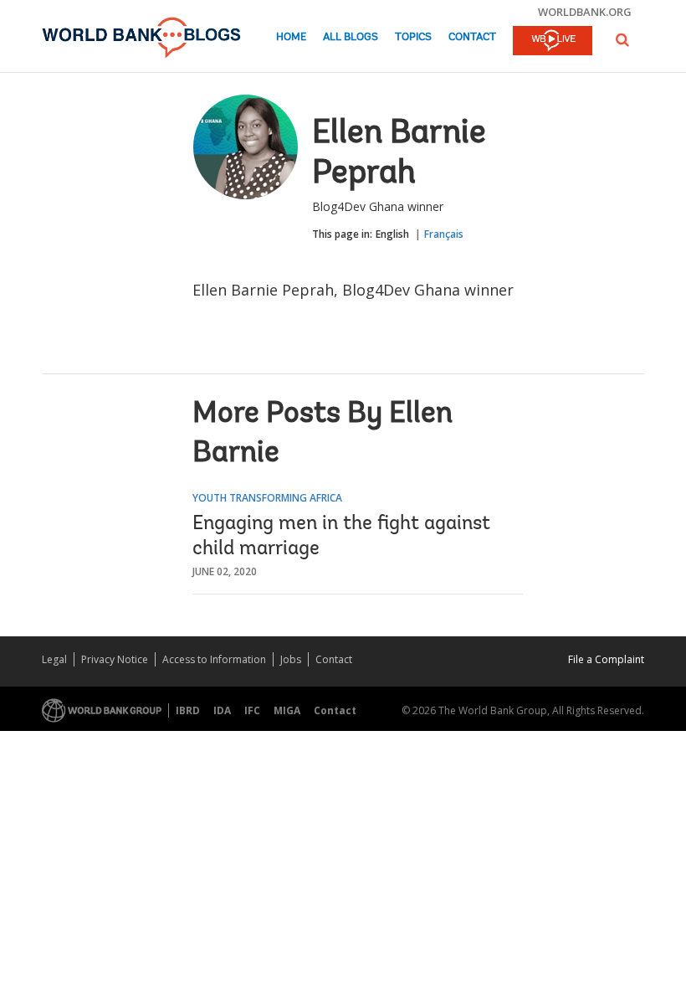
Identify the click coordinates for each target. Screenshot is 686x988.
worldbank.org (585, 12)
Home (291, 37)
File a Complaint (606, 659)
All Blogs (350, 37)
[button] (622, 40)
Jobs (290, 659)
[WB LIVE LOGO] (552, 42)
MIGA (287, 710)
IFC (252, 710)
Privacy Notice (114, 659)
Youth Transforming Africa (267, 498)
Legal (54, 659)
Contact (472, 37)
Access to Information (214, 659)
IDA (222, 710)
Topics (413, 37)
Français (443, 234)
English (392, 234)
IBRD (188, 710)
